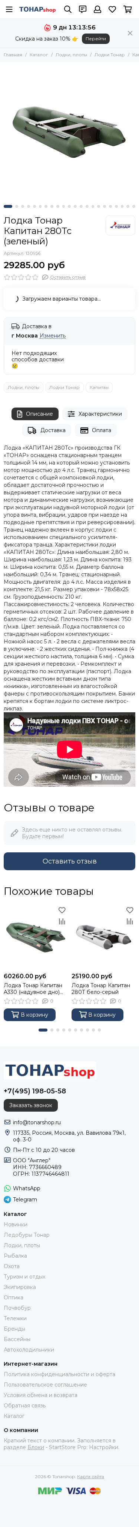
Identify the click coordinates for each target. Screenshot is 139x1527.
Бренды (14, 1328)
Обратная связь (25, 1405)
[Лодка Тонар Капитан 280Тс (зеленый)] (69, 131)
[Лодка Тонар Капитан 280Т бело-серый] (104, 937)
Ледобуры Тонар (27, 1235)
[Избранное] (62, 910)
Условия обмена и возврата (40, 1395)
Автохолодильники (29, 1349)
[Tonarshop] (38, 9)
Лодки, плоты (71, 54)
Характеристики (100, 414)
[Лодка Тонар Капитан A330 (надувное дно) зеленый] (36, 937)
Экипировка (20, 1287)
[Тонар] (120, 225)
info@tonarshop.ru (37, 1122)
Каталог (39, 54)
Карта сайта (90, 1476)
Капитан (99, 387)
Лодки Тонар (110, 54)
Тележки (15, 1318)
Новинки (15, 1224)
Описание (39, 414)
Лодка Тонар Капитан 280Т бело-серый (101, 988)
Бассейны (17, 1339)
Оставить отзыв (70, 861)
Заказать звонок (30, 1105)
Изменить (53, 336)
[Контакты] (82, 9)
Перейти (96, 38)
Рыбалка (15, 1255)
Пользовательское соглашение (45, 1384)
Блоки (35, 1447)
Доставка (53, 430)
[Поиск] (67, 9)
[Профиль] (97, 9)
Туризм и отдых (24, 1276)
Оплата (101, 430)
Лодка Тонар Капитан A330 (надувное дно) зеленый (33, 988)
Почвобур (17, 1308)
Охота (12, 1266)
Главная (13, 54)
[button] (8, 206)
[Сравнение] (62, 921)
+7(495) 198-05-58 (35, 1091)
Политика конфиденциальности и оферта (59, 1374)
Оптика (13, 1297)
